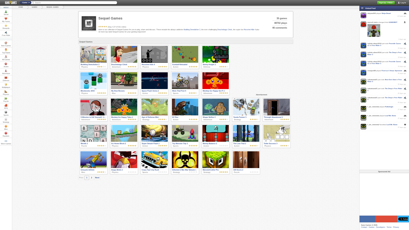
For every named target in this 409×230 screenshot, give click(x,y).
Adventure (6, 73)
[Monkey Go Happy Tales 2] (124, 115)
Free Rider (6, 35)
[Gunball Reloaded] (185, 62)
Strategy (6, 122)
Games (34, 7)
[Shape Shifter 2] (215, 115)
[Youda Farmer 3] (246, 115)
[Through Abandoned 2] (276, 115)
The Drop (392, 52)
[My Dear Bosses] (124, 88)
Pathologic (389, 107)
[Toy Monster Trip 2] (185, 141)
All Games (6, 59)
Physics (6, 94)
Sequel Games (52, 7)
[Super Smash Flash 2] (154, 141)
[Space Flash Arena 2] (154, 88)
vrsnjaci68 (371, 71)
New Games (6, 46)
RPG (6, 108)
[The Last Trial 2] (246, 141)
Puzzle (6, 101)
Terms (389, 227)
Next (97, 178)
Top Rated (6, 53)
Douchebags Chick (224, 29)
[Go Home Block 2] (124, 141)
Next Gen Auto (390, 79)
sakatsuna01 (372, 79)
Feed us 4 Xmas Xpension (392, 71)
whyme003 (371, 13)
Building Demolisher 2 (192, 29)
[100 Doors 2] (246, 167)
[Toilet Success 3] (276, 141)
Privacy (396, 227)
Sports (6, 115)
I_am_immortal (373, 107)
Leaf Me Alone (390, 116)
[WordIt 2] (93, 141)
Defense (6, 80)
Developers (380, 227)
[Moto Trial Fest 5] (185, 88)
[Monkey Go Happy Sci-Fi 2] (215, 88)
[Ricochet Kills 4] (154, 62)
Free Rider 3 (376, 45)
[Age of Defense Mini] (154, 115)
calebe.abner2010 (374, 43)
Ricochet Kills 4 (250, 29)
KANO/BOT (393, 22)
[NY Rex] (185, 115)
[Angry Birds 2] (124, 167)
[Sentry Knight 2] (215, 62)
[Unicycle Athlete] (93, 167)
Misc (6, 129)
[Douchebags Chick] (124, 62)
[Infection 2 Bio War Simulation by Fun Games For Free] (185, 167)
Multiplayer (6, 87)
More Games (6, 144)
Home (21, 7)
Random (6, 136)
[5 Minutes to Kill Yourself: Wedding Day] (93, 115)
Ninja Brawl (386, 13)
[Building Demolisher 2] (93, 62)
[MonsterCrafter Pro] (215, 167)
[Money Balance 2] (215, 141)
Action (6, 67)
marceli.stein (372, 22)
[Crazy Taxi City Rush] (154, 167)
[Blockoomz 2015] (93, 88)
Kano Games (10, 3)
